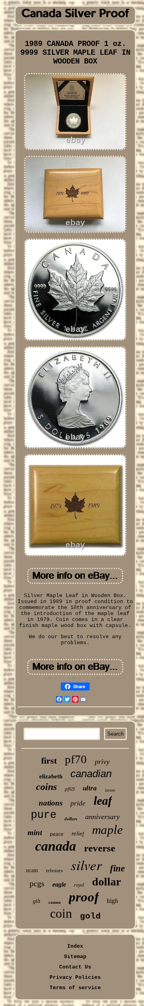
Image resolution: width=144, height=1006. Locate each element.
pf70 (76, 759)
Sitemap (75, 957)
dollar (106, 881)
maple (107, 830)
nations (50, 803)
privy (102, 762)
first (49, 761)
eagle (59, 884)
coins (46, 787)
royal (79, 885)
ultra (90, 788)
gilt (36, 901)
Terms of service (75, 988)
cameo (54, 902)
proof (84, 897)
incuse (110, 790)
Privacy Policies (75, 977)
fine (117, 868)
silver (86, 864)
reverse (99, 848)
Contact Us (75, 967)
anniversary (102, 817)
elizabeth (50, 776)
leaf (103, 800)
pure (43, 815)
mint (35, 832)
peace (57, 834)
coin (61, 913)
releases (54, 870)
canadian (91, 774)
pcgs (37, 883)
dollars (70, 818)
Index (75, 946)
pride (78, 803)
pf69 (70, 789)
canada (55, 846)
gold (90, 916)
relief (78, 833)
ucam (32, 870)
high (112, 900)
